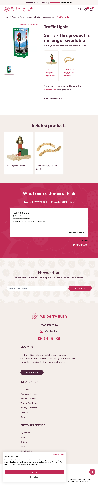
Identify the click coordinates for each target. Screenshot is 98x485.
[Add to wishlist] (48, 58)
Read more (32, 372)
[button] (6, 223)
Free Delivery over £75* (29, 25)
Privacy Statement (28, 407)
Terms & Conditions (28, 403)
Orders (23, 442)
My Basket (25, 432)
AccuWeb (85, 481)
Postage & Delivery (28, 394)
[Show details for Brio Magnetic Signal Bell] (51, 59)
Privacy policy (58, 455)
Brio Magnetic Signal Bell (50, 72)
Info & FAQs (25, 389)
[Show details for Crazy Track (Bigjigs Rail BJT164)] (69, 59)
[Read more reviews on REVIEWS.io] (80, 245)
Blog (22, 417)
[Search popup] (80, 9)
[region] (49, 222)
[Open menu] (74, 9)
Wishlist (23, 446)
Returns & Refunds (28, 398)
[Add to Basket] (48, 62)
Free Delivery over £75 (36, 2)
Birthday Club (26, 451)
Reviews (24, 412)
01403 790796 (49, 325)
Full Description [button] (53, 98)
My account (25, 437)
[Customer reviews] (61, 3)
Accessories (50, 89)
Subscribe (80, 288)
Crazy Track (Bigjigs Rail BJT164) (69, 72)
